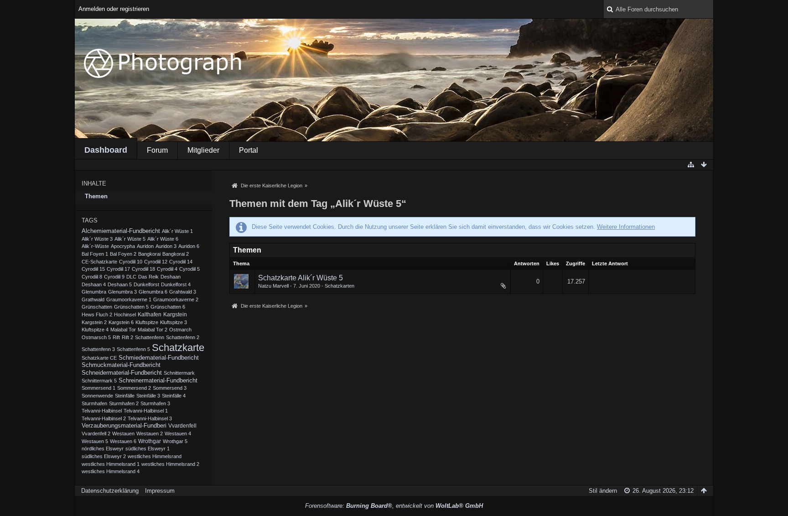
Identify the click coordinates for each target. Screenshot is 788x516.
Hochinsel (125, 314)
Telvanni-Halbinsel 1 (146, 410)
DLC (131, 276)
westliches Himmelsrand (154, 456)
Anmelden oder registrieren (113, 8)
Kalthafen (149, 314)
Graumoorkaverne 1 (128, 299)
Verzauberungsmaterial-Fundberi (124, 426)
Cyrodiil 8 (92, 276)
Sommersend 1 (98, 388)
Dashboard (105, 150)
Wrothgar (149, 441)
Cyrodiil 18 (143, 269)
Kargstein (175, 314)
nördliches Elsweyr (103, 448)
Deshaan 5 (120, 284)
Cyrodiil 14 (180, 261)
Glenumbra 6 (153, 291)
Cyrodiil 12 (155, 261)
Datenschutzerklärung (110, 490)
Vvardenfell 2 (96, 433)
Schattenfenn (149, 337)
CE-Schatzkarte (99, 261)
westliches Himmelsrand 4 (111, 471)
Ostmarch (180, 329)
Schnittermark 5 (99, 380)
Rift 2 (127, 337)
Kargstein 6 (121, 322)
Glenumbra (94, 291)
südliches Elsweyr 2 (104, 456)
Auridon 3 (166, 246)
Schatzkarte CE (99, 358)
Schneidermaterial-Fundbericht (122, 373)
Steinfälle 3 (148, 395)
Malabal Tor (123, 329)
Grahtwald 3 (182, 291)
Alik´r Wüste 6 (162, 239)
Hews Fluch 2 (97, 314)
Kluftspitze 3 (173, 322)
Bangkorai (149, 254)
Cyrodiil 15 (93, 269)
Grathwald (93, 299)
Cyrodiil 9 (114, 276)
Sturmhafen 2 (124, 403)
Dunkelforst (146, 284)
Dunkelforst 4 (176, 284)
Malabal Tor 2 (152, 329)
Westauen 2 (149, 433)
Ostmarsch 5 (96, 337)
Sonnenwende (97, 395)
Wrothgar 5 (175, 441)
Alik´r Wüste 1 (177, 231)
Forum (157, 150)
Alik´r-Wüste (95, 246)
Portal (248, 150)
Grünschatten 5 (131, 307)
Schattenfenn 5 (133, 349)
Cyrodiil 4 (167, 269)
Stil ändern (603, 490)
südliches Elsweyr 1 (147, 448)
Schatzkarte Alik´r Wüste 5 (300, 278)
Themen (96, 196)
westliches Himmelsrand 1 (111, 464)
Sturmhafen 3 (155, 403)
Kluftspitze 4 (95, 329)
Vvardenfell (182, 425)
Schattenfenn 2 (182, 337)
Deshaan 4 (94, 284)
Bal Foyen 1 (95, 254)
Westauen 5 (95, 441)
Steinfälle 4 (174, 395)
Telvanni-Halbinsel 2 (104, 418)
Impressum (160, 490)
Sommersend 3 (170, 388)
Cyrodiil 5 (189, 269)
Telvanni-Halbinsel (102, 410)
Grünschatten (97, 307)
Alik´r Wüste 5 (129, 239)
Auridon (145, 246)
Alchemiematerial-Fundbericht (121, 231)
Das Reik (148, 276)
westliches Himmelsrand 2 (170, 464)
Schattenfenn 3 (98, 349)
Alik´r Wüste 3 (97, 239)
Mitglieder (203, 150)
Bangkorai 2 (175, 254)
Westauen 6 (123, 441)
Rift (116, 337)
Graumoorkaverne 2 (175, 299)
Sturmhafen (94, 403)
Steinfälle (125, 395)
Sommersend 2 (134, 388)
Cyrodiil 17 (118, 269)
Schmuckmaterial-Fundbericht (121, 365)
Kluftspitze (146, 322)
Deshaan (171, 276)
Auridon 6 (188, 246)
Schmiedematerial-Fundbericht (159, 358)
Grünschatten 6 (167, 307)
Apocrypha (123, 246)
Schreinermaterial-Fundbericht (158, 380)
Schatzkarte (178, 347)
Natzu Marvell (273, 286)
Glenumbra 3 (122, 291)
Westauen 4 (178, 433)
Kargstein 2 (94, 322)
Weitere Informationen (626, 226)
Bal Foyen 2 (123, 254)
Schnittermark (179, 373)
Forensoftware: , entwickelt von (394, 505)
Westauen (123, 433)
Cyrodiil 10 (130, 261)
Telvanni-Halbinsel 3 (150, 418)
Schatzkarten (339, 286)
